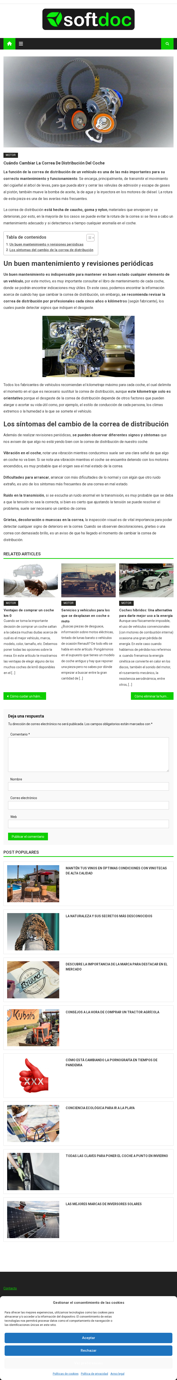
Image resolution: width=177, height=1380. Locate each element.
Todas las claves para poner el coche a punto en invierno (117, 1156)
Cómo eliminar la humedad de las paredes (154, 696)
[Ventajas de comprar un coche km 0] (31, 580)
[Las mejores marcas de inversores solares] (33, 1219)
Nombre (16, 779)
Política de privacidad (94, 1373)
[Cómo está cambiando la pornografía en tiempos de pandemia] (33, 1075)
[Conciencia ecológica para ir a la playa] (33, 1123)
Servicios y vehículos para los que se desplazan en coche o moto (85, 615)
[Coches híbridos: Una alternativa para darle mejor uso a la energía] (146, 580)
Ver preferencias (88, 1363)
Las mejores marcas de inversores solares (104, 1204)
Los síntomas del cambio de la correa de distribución (51, 250)
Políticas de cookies (66, 1373)
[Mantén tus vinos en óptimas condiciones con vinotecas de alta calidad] (33, 883)
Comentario (20, 734)
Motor (11, 155)
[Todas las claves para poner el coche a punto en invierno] (33, 1171)
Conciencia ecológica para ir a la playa (100, 1108)
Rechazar (89, 1350)
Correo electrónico (23, 798)
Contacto (10, 1288)
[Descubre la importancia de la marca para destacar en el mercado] (33, 979)
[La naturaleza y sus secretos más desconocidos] (33, 931)
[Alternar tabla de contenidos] (88, 238)
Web (13, 817)
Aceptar (88, 1338)
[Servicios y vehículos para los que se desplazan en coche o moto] (88, 580)
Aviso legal (117, 1373)
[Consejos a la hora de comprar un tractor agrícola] (33, 1027)
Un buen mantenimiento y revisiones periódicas (46, 244)
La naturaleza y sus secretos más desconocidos (109, 916)
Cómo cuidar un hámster (28, 696)
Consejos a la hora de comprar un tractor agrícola (112, 1012)
